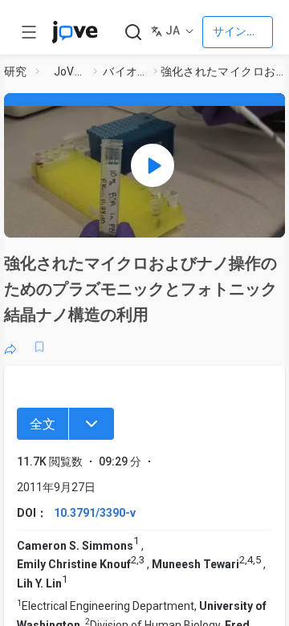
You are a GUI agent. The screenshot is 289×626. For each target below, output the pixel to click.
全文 (42, 424)
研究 (15, 71)
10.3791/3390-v (95, 512)
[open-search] (132, 32)
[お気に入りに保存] (39, 346)
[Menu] (91, 424)
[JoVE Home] (74, 32)
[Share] (10, 346)
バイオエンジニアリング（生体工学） (125, 71)
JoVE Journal (71, 71)
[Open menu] (29, 32)
